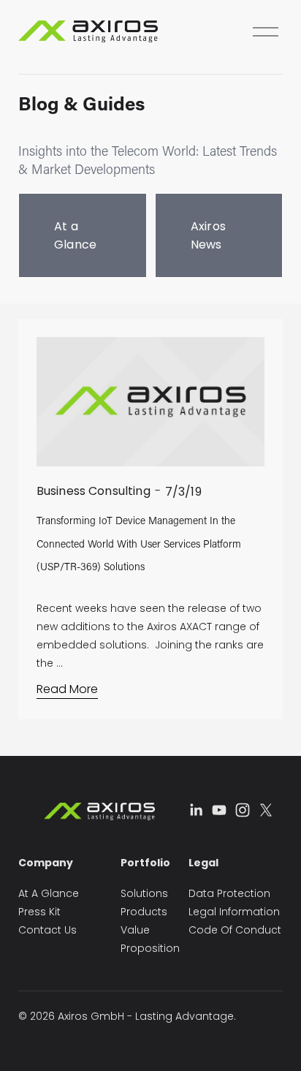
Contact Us (47, 930)
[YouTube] (219, 810)
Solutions (144, 893)
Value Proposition (150, 939)
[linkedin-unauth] (195, 810)
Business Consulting (93, 490)
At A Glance (48, 893)
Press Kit (39, 911)
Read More (67, 689)
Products (144, 911)
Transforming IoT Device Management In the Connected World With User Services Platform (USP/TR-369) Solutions (139, 543)
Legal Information (234, 911)
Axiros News (208, 235)
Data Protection (229, 893)
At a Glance (75, 235)
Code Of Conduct (234, 930)
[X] (266, 810)
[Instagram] (242, 810)
